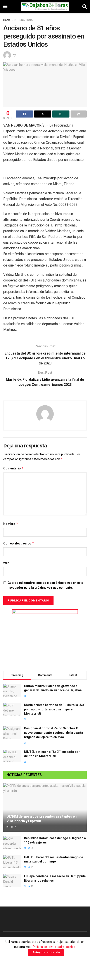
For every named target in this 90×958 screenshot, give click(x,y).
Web (6, 563)
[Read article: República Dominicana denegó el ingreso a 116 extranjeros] (12, 842)
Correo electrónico (18, 543)
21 (31, 867)
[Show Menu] (5, 6)
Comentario (13, 468)
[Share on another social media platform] (79, 114)
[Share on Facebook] (24, 114)
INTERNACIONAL (24, 20)
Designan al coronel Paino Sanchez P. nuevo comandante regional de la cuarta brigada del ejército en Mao (53, 732)
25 (31, 848)
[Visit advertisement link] (45, 636)
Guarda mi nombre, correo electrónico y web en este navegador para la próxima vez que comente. (45, 585)
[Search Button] (84, 6)
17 (14, 827)
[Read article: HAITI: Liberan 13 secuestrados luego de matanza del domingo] (12, 861)
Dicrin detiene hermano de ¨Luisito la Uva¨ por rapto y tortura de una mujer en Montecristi (55, 709)
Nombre (10, 524)
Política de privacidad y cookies (54, 947)
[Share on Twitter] (42, 114)
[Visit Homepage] (45, 6)
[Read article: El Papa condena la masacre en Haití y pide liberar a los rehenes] (12, 880)
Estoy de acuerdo (46, 952)
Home (6, 20)
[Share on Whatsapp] (60, 114)
